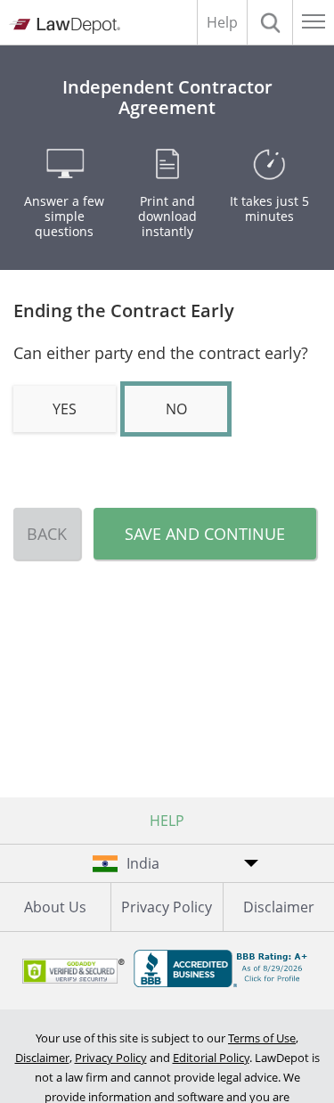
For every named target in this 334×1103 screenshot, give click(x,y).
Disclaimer (278, 907)
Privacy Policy (166, 907)
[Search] (270, 22)
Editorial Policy (211, 1058)
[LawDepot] (64, 26)
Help (222, 22)
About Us (55, 907)
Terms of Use (262, 1038)
